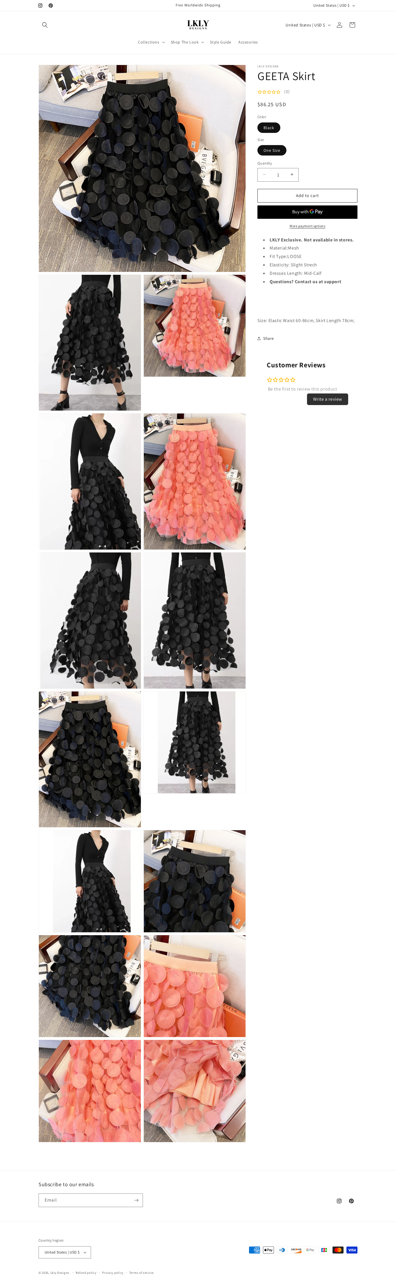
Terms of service (141, 1273)
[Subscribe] (136, 1200)
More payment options (307, 225)
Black (269, 127)
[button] (45, 25)
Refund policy (86, 1273)
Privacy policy (112, 1273)
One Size (272, 150)
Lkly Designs (59, 1273)
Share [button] (268, 338)
